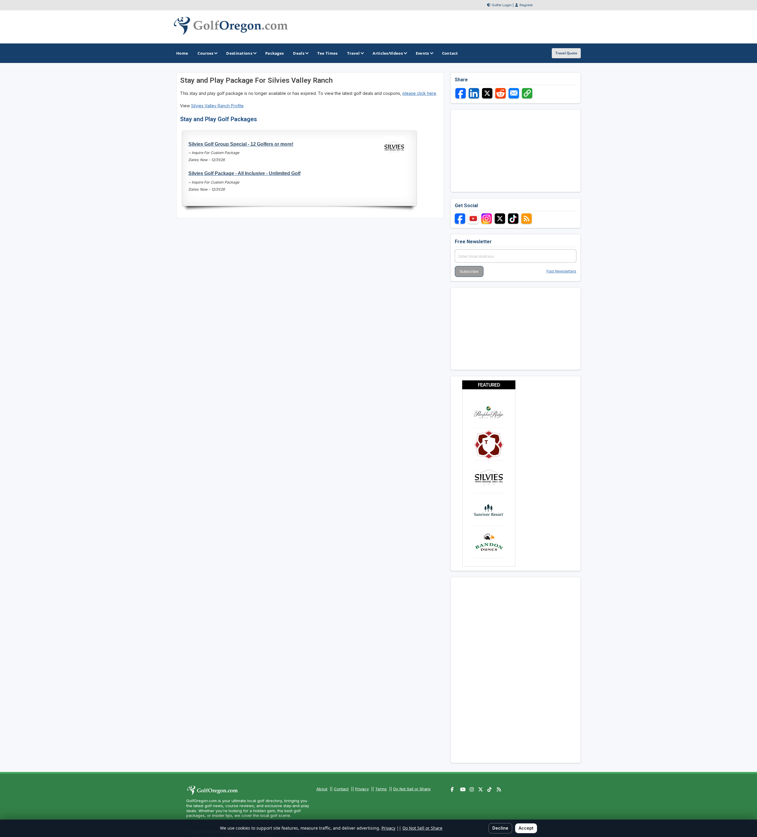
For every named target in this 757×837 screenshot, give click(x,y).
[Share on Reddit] (500, 93)
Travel (353, 53)
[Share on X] (487, 93)
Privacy (362, 788)
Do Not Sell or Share (412, 788)
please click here (419, 93)
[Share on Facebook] (460, 93)
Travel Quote (566, 53)
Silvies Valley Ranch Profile (217, 105)
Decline (500, 827)
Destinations (239, 53)
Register (526, 5)
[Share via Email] (514, 93)
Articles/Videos (388, 53)
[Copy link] (527, 93)
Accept (526, 827)
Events (422, 53)
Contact (341, 788)
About (321, 788)
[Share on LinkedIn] (474, 93)
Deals (298, 53)
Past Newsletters (561, 271)
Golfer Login (502, 5)
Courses (205, 53)
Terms (381, 788)
